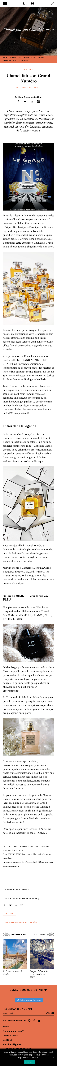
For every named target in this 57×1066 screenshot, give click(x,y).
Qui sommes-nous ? (13, 1031)
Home (6, 1027)
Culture (9, 913)
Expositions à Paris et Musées (21, 922)
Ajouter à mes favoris (17, 890)
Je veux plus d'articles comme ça (23, 899)
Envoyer (50, 1013)
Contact (7, 1040)
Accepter (29, 1062)
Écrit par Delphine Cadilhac (28, 97)
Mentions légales (12, 1045)
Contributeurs (10, 1036)
